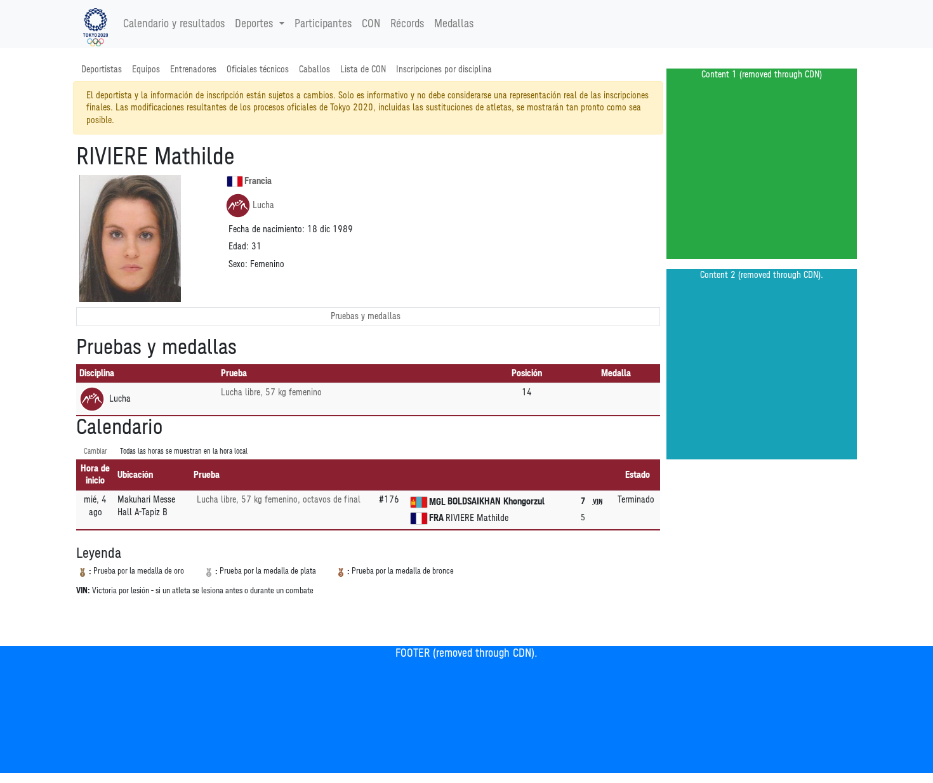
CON (371, 24)
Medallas (453, 24)
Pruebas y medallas (365, 316)
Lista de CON (363, 69)
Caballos (314, 69)
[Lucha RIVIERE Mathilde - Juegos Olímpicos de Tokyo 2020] (95, 24)
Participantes (323, 24)
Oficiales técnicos (258, 69)
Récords (407, 24)
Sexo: (238, 264)
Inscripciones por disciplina (444, 69)
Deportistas (101, 69)
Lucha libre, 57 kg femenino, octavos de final (279, 500)
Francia (258, 181)
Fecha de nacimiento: (266, 229)
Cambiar (95, 451)
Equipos (146, 69)
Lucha (263, 205)
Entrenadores (193, 69)
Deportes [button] (254, 24)
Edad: (238, 246)
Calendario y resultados (174, 24)
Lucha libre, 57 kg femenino (271, 392)
